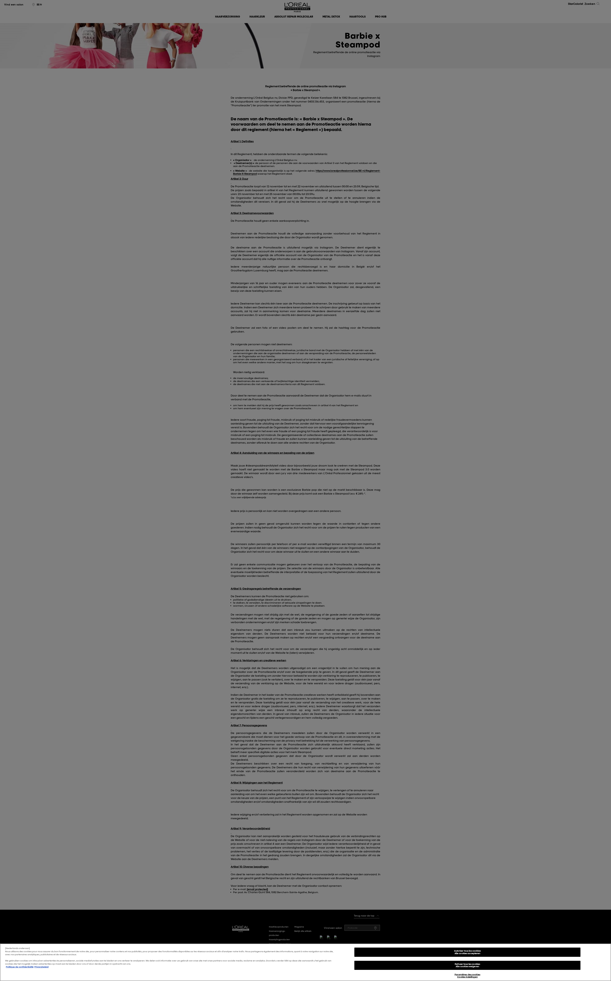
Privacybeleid (41, 967)
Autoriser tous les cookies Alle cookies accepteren (467, 952)
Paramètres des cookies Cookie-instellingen (467, 975)
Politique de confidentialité (20, 967)
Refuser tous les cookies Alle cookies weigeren (467, 965)
